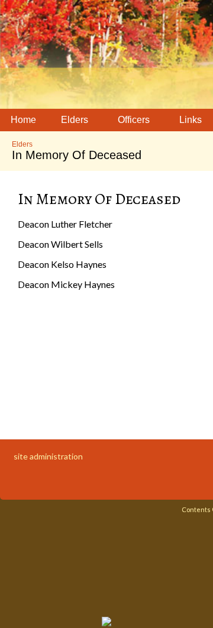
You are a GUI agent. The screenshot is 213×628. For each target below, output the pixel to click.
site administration (48, 456)
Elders (22, 144)
